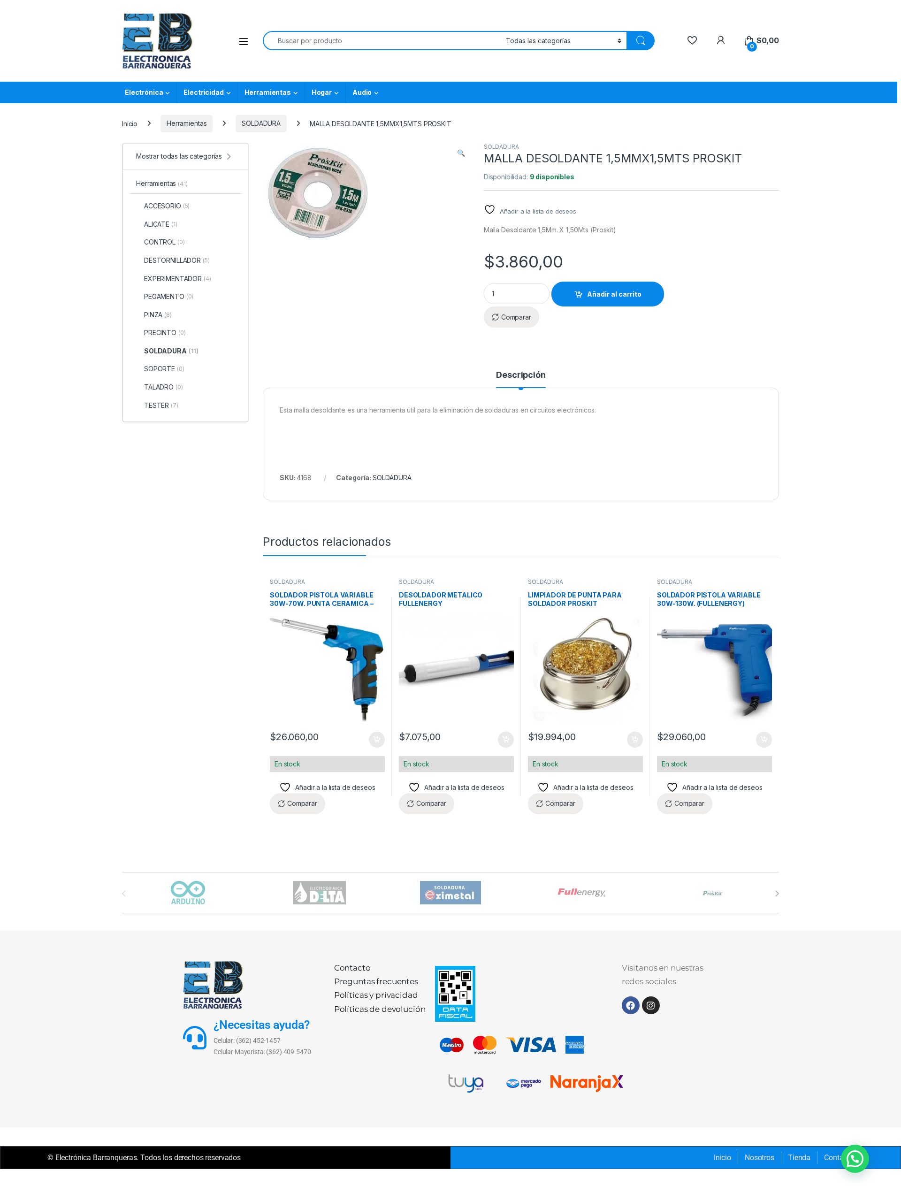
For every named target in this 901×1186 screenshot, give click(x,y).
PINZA (158, 315)
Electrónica (144, 92)
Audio (362, 92)
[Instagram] (651, 1005)
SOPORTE (164, 369)
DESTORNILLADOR (177, 260)
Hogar (322, 92)
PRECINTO (164, 333)
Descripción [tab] (520, 375)
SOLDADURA (261, 123)
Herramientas (267, 92)
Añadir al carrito (614, 294)
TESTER (161, 405)
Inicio (129, 123)
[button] (461, 153)
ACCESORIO (167, 206)
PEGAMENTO (168, 296)
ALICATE (160, 224)
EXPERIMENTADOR (177, 279)
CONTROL (164, 242)
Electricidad (203, 92)
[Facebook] (631, 1005)
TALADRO (163, 387)
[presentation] (777, 893)
